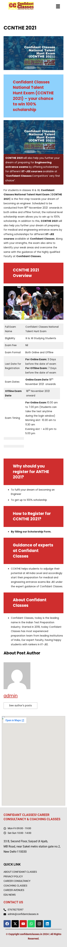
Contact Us (13, 902)
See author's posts (20, 705)
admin (11, 696)
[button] (58, 7)
